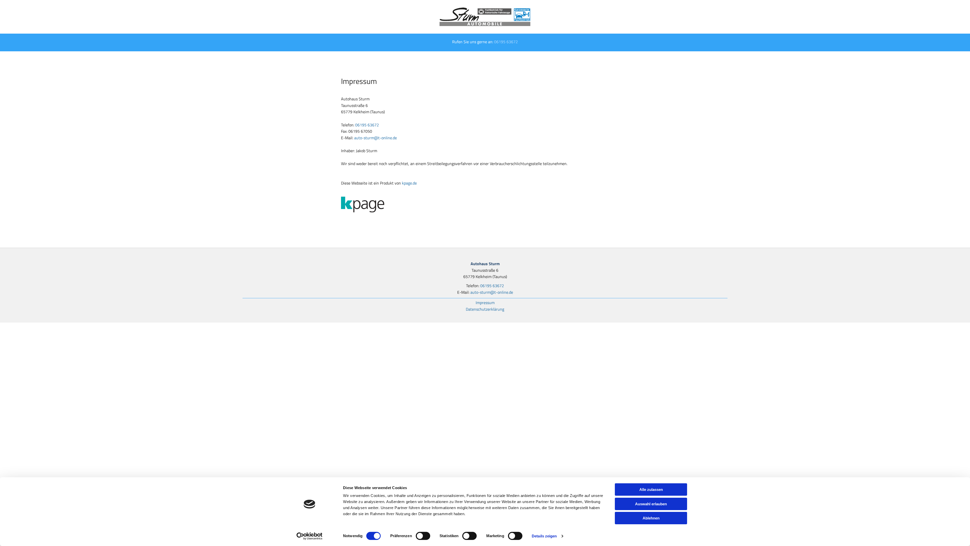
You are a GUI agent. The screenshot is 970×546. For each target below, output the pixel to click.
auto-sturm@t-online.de (375, 138)
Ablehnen (651, 518)
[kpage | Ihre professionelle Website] (485, 205)
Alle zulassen (651, 489)
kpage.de (409, 183)
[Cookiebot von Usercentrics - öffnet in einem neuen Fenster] (309, 536)
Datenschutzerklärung (485, 309)
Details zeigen (544, 536)
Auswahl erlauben (651, 504)
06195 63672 (506, 42)
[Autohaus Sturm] (485, 17)
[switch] (423, 536)
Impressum (485, 303)
